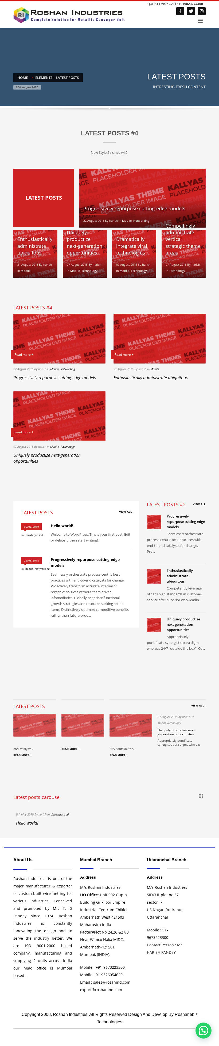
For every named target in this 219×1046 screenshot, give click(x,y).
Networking (141, 221)
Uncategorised (34, 535)
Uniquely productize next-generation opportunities (84, 242)
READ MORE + (22, 755)
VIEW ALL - (126, 512)
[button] (203, 1031)
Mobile (127, 221)
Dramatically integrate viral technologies (131, 246)
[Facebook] (180, 11)
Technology (89, 271)
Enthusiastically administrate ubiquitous (34, 246)
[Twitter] (191, 11)
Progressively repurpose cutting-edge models (134, 208)
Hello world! (62, 525)
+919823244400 (191, 4)
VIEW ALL (199, 504)
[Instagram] (202, 11)
